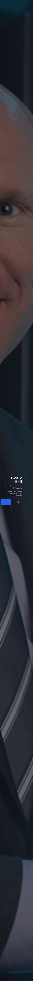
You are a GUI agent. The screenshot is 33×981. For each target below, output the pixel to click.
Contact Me (18, 502)
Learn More (7, 502)
